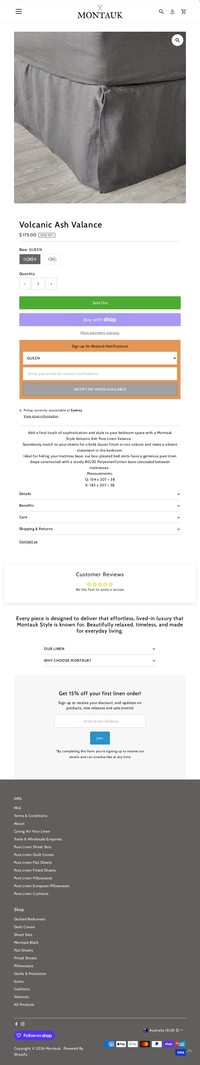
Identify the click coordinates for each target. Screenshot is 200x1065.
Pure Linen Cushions (31, 893)
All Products (24, 1004)
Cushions (22, 989)
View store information (41, 416)
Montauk (53, 1048)
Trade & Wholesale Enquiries (38, 839)
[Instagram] (23, 1024)
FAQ (17, 808)
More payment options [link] (100, 332)
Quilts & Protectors (30, 973)
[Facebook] (16, 1024)
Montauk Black (26, 942)
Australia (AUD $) (164, 1030)
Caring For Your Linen (32, 831)
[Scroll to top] (189, 1051)
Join (100, 738)
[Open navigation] (18, 11)
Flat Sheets (23, 950)
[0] (183, 11)
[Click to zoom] (177, 40)
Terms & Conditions (31, 815)
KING (54, 260)
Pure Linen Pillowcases (33, 878)
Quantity (27, 273)
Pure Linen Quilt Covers (34, 854)
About (19, 823)
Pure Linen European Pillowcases (42, 885)
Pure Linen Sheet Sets (33, 847)
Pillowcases (24, 965)
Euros (19, 981)
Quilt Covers (24, 927)
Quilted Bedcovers (29, 919)
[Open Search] (161, 11)
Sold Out (100, 302)
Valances (21, 996)
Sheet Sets (23, 934)
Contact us (28, 541)
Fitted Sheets (25, 958)
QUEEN (32, 260)
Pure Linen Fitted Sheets (35, 870)
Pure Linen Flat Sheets (33, 862)
